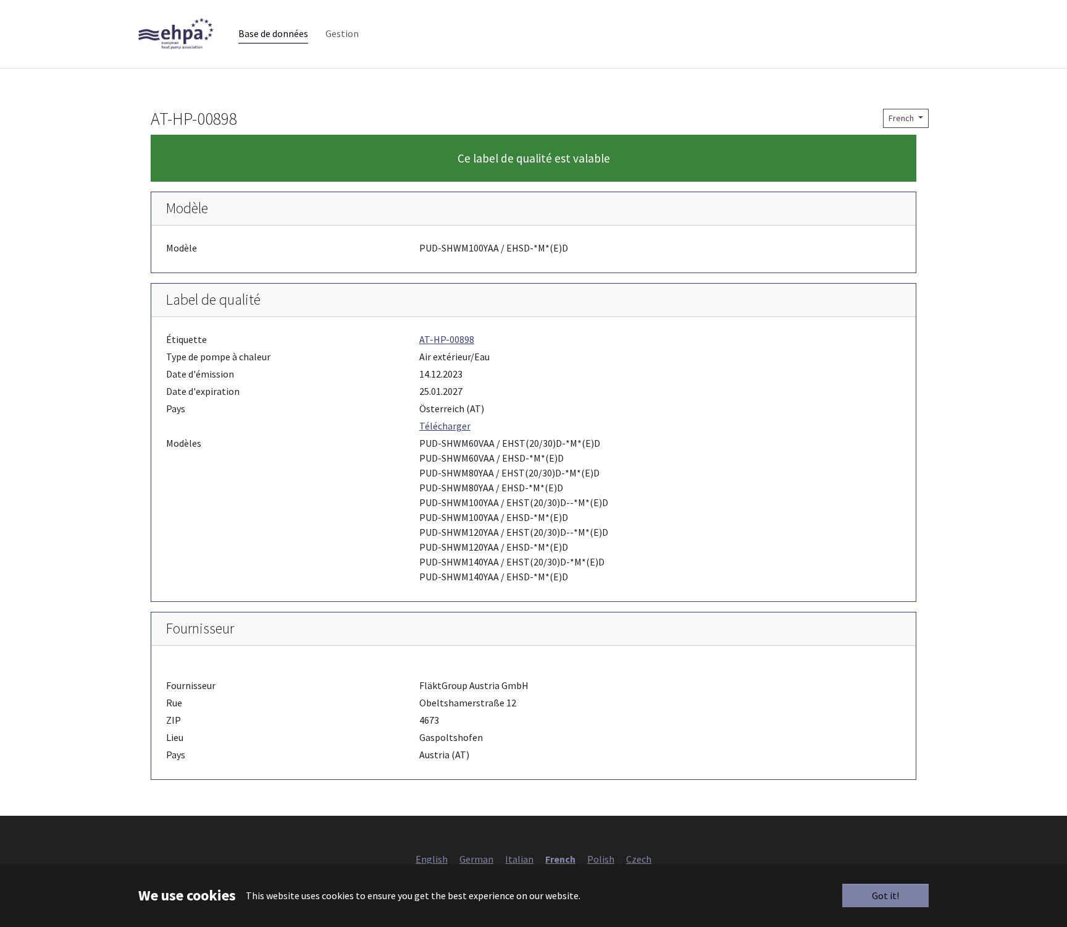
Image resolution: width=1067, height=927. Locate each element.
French (902, 118)
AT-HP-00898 (446, 339)
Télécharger (445, 426)
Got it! (885, 895)
